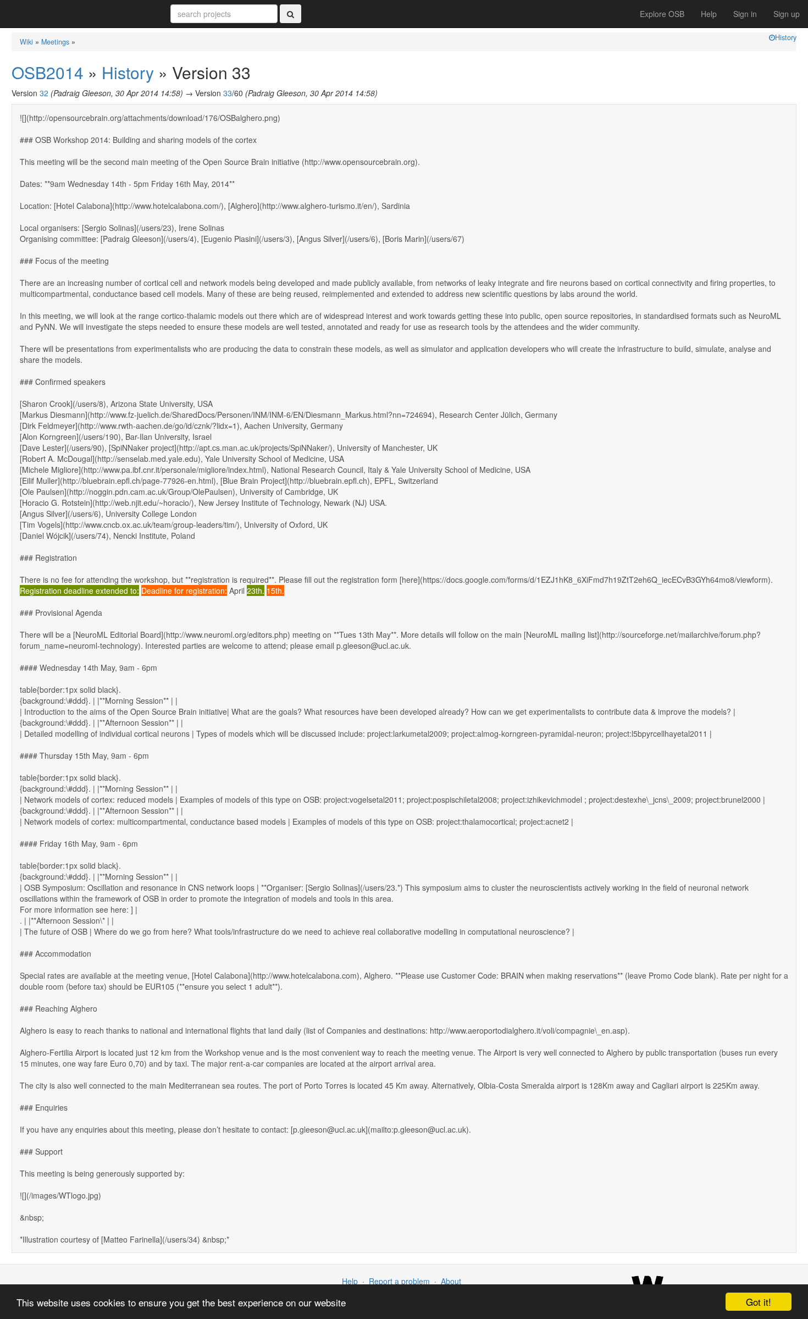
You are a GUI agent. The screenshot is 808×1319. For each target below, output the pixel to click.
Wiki (26, 42)
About (451, 1281)
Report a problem (399, 1281)
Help (709, 13)
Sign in (745, 13)
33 (227, 92)
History (785, 37)
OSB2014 (48, 72)
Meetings (55, 42)
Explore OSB (662, 13)
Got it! (758, 1302)
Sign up (786, 13)
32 (44, 92)
